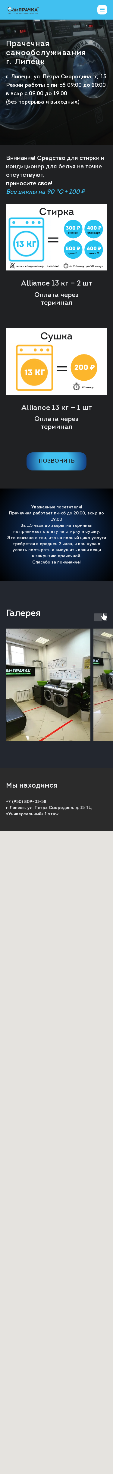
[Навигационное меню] (102, 9)
